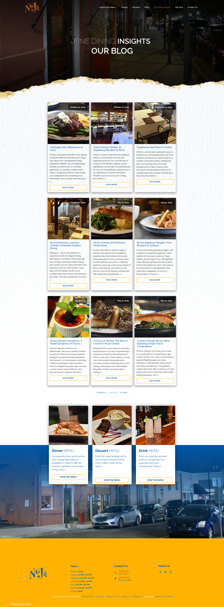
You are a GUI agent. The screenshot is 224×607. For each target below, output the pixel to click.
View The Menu (68, 477)
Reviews (136, 7)
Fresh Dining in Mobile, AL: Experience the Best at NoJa (108, 148)
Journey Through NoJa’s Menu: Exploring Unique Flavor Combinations (153, 343)
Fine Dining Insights (162, 7)
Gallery (125, 7)
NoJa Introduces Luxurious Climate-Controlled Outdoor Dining (65, 245)
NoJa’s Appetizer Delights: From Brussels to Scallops (154, 244)
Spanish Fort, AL (113, 596)
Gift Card (179, 7)
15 (121, 392)
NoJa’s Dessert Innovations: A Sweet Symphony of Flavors (66, 342)
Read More (68, 187)
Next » (125, 392)
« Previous (100, 392)
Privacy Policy (88, 596)
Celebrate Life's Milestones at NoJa (66, 148)
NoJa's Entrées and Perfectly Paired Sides (109, 244)
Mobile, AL (99, 596)
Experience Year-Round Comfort (154, 147)
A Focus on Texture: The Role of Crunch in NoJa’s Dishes (110, 342)
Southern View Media (163, 596)
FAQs (147, 7)
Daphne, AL (126, 596)
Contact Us (192, 7)
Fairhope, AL (137, 596)
